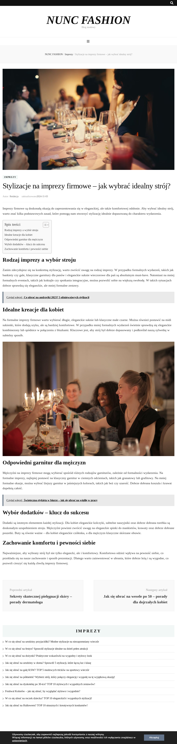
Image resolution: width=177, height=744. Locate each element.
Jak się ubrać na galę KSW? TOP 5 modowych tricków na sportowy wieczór (47, 669)
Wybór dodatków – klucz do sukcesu (24, 244)
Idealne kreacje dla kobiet (18, 234)
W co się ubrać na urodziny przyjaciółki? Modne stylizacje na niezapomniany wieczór (52, 641)
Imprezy (10, 177)
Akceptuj (154, 737)
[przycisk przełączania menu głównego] (88, 41)
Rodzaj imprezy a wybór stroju (21, 230)
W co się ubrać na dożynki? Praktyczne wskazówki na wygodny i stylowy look (48, 655)
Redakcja (14, 196)
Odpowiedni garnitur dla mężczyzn (23, 239)
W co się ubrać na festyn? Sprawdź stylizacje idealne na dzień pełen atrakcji (46, 648)
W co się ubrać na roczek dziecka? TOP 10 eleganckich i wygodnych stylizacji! (48, 698)
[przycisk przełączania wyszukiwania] (171, 3)
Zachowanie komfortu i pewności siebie (26, 249)
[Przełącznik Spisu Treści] (44, 225)
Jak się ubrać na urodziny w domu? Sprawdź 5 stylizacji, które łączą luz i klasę (48, 662)
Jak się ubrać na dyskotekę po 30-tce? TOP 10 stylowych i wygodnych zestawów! (50, 684)
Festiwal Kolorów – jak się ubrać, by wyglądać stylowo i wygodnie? (42, 691)
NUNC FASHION (88, 20)
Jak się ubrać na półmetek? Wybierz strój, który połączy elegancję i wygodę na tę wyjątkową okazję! (60, 677)
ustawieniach (19, 740)
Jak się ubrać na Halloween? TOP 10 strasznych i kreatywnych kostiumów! (46, 705)
